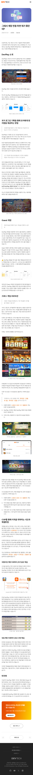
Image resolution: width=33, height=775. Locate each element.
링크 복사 (15, 726)
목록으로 (16, 737)
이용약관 (16, 753)
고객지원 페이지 (21, 262)
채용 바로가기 (10, 715)
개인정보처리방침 (16, 750)
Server (18, 33)
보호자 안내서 (16, 747)
